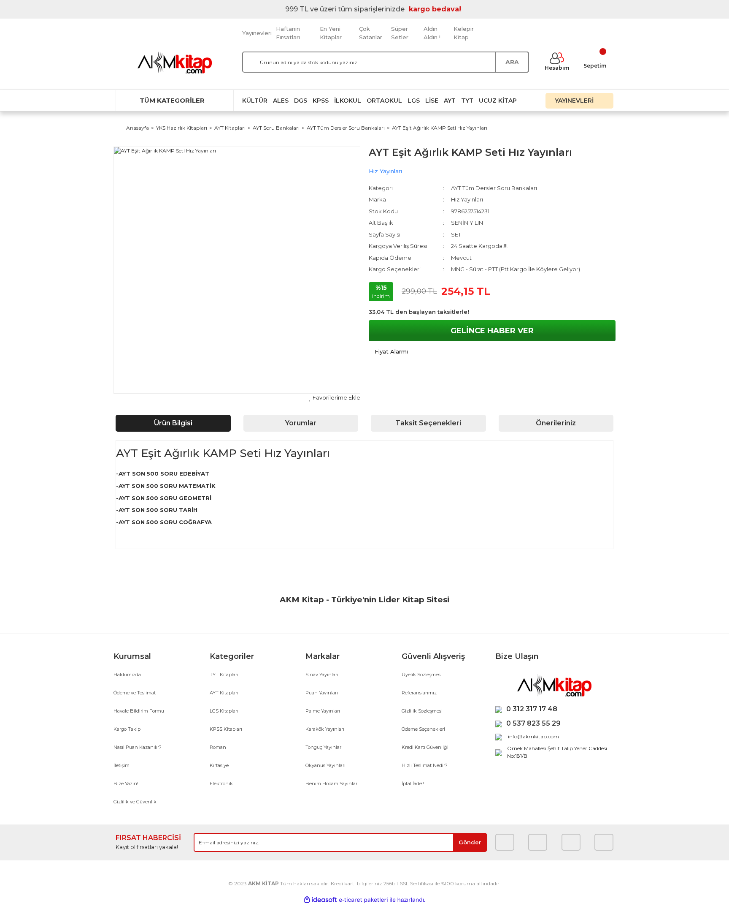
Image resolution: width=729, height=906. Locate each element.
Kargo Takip (126, 729)
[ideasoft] (320, 900)
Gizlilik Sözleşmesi (422, 711)
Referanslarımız (419, 693)
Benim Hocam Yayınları (332, 783)
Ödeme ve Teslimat (134, 693)
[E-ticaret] (363, 900)
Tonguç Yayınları (324, 747)
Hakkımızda (127, 674)
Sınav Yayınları (321, 674)
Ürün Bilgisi (173, 423)
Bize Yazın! (125, 783)
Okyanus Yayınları (325, 765)
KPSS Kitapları (226, 729)
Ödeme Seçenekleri (423, 729)
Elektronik (221, 783)
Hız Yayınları (385, 171)
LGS (414, 100)
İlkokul (347, 100)
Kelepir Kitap (464, 33)
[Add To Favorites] (334, 398)
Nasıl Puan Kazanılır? (137, 747)
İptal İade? (413, 783)
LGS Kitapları (224, 711)
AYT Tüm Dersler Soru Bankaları (494, 188)
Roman (218, 747)
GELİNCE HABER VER (492, 330)
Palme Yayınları (322, 711)
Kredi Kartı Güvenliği (425, 747)
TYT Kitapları (224, 674)
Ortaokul (384, 100)
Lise (431, 100)
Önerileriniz (556, 423)
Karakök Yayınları (324, 729)
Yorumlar (300, 423)
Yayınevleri (257, 33)
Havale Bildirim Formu (138, 711)
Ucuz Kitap (498, 100)
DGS (300, 100)
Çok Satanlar (370, 33)
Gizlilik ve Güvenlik (135, 802)
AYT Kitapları (224, 693)
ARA (512, 62)
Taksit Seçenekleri (428, 423)
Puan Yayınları (321, 693)
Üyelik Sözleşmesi (422, 674)
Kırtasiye (219, 765)
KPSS (321, 100)
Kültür (254, 100)
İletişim (121, 765)
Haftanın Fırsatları (288, 33)
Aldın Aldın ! (432, 33)
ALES (281, 100)
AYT (450, 100)
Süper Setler (399, 33)
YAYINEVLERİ (575, 100)
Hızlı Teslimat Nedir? (425, 765)
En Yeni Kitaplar (331, 33)
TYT (467, 100)
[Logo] (175, 62)
